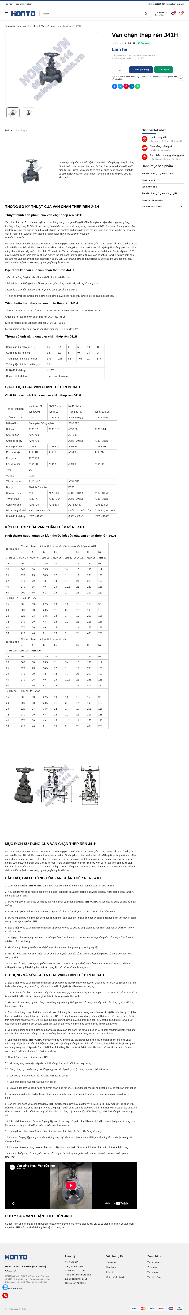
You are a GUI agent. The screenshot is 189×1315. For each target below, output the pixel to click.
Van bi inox (152, 1272)
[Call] (5, 1295)
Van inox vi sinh (149, 186)
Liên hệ (109, 1272)
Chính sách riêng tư (115, 1277)
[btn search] (146, 13)
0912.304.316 (71, 1262)
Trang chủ (111, 1262)
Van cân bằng (154, 1277)
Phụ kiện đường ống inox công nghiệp (160, 193)
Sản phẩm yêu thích (24, 4)
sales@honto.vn (177, 4)
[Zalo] (5, 1287)
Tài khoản (9, 4)
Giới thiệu (111, 1267)
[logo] (23, 13)
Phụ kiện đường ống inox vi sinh (157, 173)
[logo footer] (28, 1257)
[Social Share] (114, 86)
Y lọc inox (152, 1267)
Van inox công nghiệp (152, 206)
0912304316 (160, 4)
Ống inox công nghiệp (152, 200)
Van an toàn (153, 1262)
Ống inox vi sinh (149, 180)
